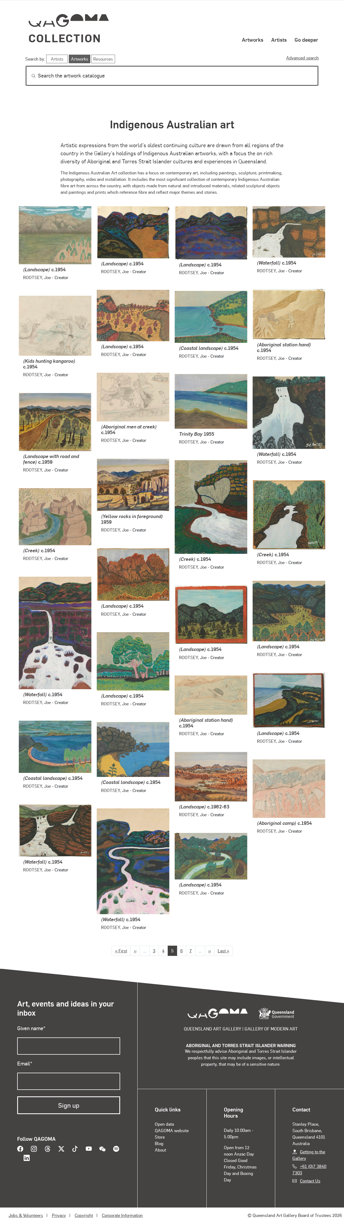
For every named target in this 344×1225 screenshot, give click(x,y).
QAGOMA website (172, 1130)
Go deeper (306, 39)
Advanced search (302, 58)
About (160, 1150)
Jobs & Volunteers (26, 1215)
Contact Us (310, 1181)
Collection (64, 38)
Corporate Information (122, 1215)
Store (160, 1137)
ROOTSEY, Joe (37, 277)
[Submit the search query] (29, 76)
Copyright (84, 1215)
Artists (279, 39)
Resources (103, 59)
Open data (164, 1124)
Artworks (252, 39)
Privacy (59, 1215)
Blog (159, 1143)
